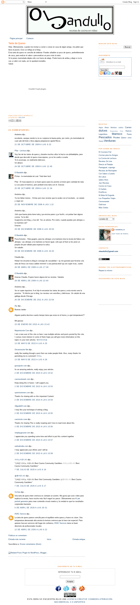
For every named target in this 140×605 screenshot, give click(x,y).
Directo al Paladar (106, 164)
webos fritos (103, 180)
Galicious (102, 204)
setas (130, 138)
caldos (120, 127)
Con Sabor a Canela (107, 174)
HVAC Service (20, 514)
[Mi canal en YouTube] (74, 591)
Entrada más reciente (16, 539)
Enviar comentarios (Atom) (30, 544)
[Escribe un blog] (12, 120)
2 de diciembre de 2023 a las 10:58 (34, 453)
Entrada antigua (79, 539)
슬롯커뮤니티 (20, 476)
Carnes (128, 127)
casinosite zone (21, 419)
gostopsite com (21, 366)
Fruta (121, 131)
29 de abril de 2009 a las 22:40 (31, 281)
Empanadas (114, 131)
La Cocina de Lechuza (107, 158)
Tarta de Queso (16, 43)
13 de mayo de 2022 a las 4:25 (31, 343)
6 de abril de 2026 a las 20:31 (31, 508)
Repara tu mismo (105, 270)
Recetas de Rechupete (108, 171)
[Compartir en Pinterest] (20, 120)
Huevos (129, 131)
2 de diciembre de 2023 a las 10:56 (34, 427)
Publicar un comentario (17, 535)
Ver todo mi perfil (120, 234)
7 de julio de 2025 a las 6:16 (30, 470)
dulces (22, 117)
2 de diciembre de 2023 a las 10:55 (34, 413)
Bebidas (114, 127)
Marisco (117, 133)
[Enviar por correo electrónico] (9, 120)
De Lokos (102, 177)
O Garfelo (102, 189)
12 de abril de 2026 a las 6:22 (31, 530)
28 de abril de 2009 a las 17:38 (31, 267)
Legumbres (103, 134)
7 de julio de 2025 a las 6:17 (30, 486)
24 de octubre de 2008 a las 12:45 (33, 166)
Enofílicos (103, 192)
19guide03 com (21, 406)
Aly (16, 306)
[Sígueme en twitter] (66, 591)
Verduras (110, 140)
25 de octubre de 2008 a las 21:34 (33, 188)
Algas (101, 127)
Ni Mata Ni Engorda (106, 195)
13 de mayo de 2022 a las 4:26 (31, 360)
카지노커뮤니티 (21, 460)
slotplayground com (22, 433)
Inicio (49, 539)
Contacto (29, 38)
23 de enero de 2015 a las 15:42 (32, 324)
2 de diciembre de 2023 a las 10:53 (34, 386)
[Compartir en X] (15, 120)
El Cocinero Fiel (105, 152)
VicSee (17, 492)
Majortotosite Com (22, 330)
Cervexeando (104, 201)
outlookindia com (21, 446)
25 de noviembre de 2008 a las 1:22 (34, 204)
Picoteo (116, 137)
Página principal (16, 38)
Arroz (107, 127)
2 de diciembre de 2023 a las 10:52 (34, 373)
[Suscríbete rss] (81, 591)
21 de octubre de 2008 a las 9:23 (33, 144)
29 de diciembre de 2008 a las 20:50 (34, 229)
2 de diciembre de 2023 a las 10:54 (34, 400)
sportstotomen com (22, 393)
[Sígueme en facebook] (58, 591)
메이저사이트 (42, 340)
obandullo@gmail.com (108, 251)
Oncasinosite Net (21, 350)
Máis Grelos (103, 208)
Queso (123, 138)
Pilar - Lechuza (21, 151)
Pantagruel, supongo (107, 167)
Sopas (101, 141)
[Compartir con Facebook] (17, 120)
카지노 (39, 356)
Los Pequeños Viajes (107, 198)
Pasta (129, 134)
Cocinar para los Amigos (108, 155)
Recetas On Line (105, 161)
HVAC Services (60, 523)
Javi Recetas (104, 183)
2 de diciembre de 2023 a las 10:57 (34, 440)
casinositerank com (22, 379)
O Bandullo (19, 173)
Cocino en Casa (105, 186)
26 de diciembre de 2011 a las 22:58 (34, 300)
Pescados (105, 137)
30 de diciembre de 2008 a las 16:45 (34, 251)
